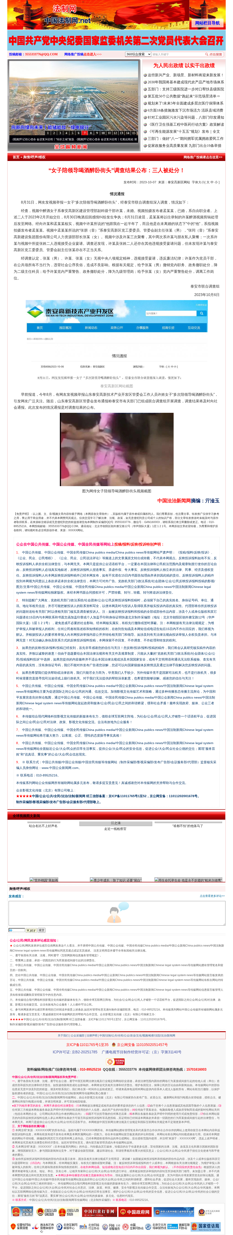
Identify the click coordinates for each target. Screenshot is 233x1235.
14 (127, 133)
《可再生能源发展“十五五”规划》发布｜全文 (184, 131)
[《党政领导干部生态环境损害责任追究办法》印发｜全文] (116, 45)
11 (109, 133)
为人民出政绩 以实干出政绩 (184, 65)
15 (133, 133)
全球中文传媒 (44, 13)
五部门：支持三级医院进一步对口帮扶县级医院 (186, 89)
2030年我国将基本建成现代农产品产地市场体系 (186, 82)
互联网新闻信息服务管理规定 (79, 955)
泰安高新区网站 (179, 182)
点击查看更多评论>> (212, 896)
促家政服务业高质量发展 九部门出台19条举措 (184, 146)
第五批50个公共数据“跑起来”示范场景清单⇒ (184, 96)
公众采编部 (77, 1035)
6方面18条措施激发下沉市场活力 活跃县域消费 (185, 110)
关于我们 (63, 1035)
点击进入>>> (93, 54)
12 (115, 133)
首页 (16, 157)
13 (121, 133)
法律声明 (91, 1035)
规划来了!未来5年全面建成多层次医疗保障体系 (185, 103)
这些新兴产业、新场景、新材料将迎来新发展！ (186, 75)
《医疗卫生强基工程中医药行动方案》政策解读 (186, 124)
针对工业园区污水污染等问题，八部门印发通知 (186, 117)
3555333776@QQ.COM (41, 54)
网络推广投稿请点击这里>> (203, 157)
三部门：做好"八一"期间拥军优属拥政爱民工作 (186, 138)
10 (103, 133)
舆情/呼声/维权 (34, 157)
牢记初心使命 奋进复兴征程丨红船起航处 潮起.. (82, 139)
